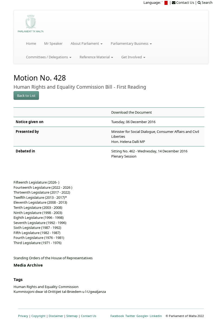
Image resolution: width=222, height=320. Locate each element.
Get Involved (132, 57)
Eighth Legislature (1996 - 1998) (39, 217)
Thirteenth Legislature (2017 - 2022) (42, 192)
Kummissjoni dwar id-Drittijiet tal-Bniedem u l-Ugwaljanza (60, 291)
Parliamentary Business (130, 43)
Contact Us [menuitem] (184, 2)
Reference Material (95, 57)
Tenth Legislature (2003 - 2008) (38, 207)
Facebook (117, 316)
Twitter (130, 316)
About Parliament (85, 43)
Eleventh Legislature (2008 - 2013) (40, 202)
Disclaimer (56, 316)
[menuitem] (164, 2)
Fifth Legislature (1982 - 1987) (37, 232)
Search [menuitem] (207, 2)
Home (31, 43)
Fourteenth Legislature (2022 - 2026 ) (43, 187)
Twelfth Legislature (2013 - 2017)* (40, 197)
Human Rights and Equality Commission (46, 286)
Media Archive (28, 265)
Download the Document (131, 112)
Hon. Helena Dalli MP (128, 141)
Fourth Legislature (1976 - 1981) (39, 237)
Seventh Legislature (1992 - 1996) (40, 222)
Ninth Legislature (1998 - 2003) (38, 212)
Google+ (142, 316)
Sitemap (72, 316)
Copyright (38, 316)
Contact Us (88, 316)
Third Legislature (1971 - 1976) (37, 242)
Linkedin (156, 316)
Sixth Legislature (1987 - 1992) (37, 227)
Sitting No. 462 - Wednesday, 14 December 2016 (149, 151)
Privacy (23, 316)
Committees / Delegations (47, 57)
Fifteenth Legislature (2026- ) (36, 182)
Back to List (26, 95)
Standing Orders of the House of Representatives (53, 257)
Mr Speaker (53, 43)
